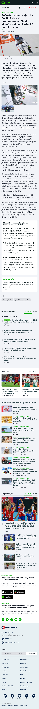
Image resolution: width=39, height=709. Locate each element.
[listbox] (19, 653)
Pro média (23, 659)
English (4, 705)
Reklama (23, 663)
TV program (5, 659)
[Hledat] (32, 2)
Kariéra (22, 678)
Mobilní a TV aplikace (8, 686)
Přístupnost (23, 705)
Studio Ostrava (25, 671)
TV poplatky (5, 667)
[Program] (25, 7)
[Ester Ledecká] (19, 45)
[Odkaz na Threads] (20, 619)
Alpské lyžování (7, 12)
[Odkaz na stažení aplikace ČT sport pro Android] (19, 592)
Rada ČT (23, 675)
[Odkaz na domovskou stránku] (9, 3)
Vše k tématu (33, 371)
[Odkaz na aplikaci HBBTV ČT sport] (7, 597)
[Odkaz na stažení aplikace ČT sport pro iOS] (7, 592)
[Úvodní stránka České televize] (9, 627)
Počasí (4, 678)
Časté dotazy (24, 686)
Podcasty (4, 675)
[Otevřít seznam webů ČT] (36, 2)
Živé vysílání (5, 663)
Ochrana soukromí (13, 705)
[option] (7, 653)
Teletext (4, 671)
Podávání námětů (26, 682)
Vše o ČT (4, 690)
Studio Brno (24, 667)
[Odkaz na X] (11, 619)
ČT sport (4, 30)
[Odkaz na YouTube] (15, 619)
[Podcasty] (19, 7)
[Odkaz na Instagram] (3, 619)
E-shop (4, 682)
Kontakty (23, 690)
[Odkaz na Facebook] (7, 619)
